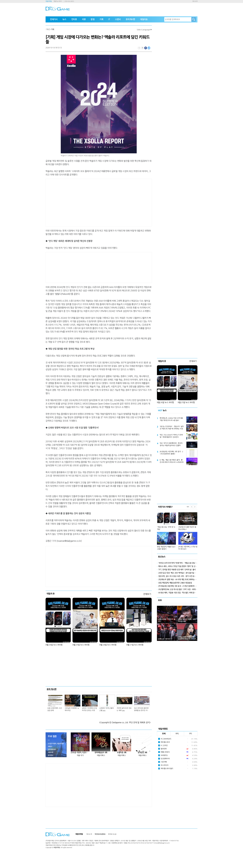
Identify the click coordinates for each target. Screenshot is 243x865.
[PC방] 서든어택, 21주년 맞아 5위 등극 (187, 548)
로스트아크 (163, 765)
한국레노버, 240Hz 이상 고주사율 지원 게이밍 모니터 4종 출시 (171, 419)
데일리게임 (49, 1)
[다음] (194, 506)
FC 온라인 (163, 745)
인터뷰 (74, 19)
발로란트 (163, 749)
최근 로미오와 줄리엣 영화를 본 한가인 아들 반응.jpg (141, 709)
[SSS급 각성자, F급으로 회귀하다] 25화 (80, 752)
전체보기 (147, 594)
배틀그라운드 (164, 752)
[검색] (193, 19)
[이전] (191, 506)
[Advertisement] (78, 202)
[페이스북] (145, 48)
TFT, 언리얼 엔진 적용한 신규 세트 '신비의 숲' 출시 (177, 569)
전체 (163, 733)
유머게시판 (130, 19)
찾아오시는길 (112, 834)
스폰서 (118, 19)
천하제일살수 (52, 749)
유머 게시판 (52, 689)
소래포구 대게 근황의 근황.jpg (106, 709)
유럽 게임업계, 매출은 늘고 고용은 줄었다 (166, 548)
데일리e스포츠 (58, 1)
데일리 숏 (51, 594)
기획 (101, 19)
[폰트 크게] (142, 48)
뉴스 (64, 19)
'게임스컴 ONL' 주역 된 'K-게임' (166, 528)
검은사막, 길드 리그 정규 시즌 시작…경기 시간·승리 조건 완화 (177, 576)
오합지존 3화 (121, 752)
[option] (177, 530)
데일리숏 (144, 19)
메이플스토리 (164, 742)
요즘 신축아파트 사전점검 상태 (54, 709)
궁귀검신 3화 (142, 752)
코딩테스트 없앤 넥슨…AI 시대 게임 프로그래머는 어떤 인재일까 (177, 579)
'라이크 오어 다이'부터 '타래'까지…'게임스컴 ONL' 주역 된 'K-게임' (177, 563)
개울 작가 (80, 755)
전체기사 (53, 19)
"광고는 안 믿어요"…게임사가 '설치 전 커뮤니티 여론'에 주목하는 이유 (172, 428)
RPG (177, 733)
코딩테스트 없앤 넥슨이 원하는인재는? (187, 528)
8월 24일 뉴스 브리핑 (107, 645)
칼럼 (93, 19)
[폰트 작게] (139, 48)
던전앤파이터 (164, 758)
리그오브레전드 (165, 739)
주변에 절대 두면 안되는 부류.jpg (124, 709)
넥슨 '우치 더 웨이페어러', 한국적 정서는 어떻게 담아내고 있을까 (171, 444)
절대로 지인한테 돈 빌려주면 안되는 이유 (89, 709)
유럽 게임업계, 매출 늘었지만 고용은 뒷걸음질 (175, 583)
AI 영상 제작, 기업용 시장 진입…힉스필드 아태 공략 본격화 (177, 593)
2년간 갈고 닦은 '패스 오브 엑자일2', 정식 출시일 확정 (177, 573)
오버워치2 (163, 755)
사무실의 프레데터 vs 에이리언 (72, 709)
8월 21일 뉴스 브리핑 (134, 645)
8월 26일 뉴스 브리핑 (54, 645)
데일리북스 (101, 755)
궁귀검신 (50, 755)
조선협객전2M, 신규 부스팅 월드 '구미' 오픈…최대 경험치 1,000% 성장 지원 (177, 589)
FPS (190, 733)
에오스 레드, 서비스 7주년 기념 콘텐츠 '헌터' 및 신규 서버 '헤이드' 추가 (177, 566)
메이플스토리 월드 (165, 768)
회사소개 (195, 1)
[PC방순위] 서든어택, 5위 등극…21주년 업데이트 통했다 (171, 453)
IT (109, 19)
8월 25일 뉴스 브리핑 (81, 645)
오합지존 (50, 752)
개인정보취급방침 (100, 834)
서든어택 (163, 762)
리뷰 (84, 19)
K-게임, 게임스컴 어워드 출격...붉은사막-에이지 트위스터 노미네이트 (172, 461)
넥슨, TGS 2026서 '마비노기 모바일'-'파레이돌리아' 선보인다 (171, 436)
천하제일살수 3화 (101, 752)
